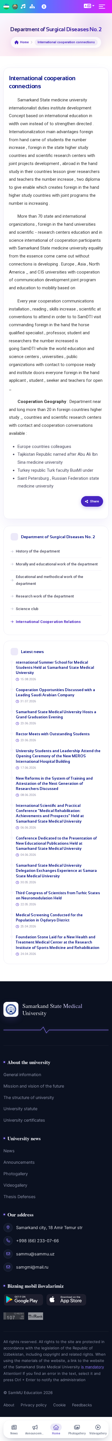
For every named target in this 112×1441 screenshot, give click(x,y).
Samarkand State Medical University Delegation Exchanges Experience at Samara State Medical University (56, 870)
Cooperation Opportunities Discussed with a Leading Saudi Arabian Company (55, 692)
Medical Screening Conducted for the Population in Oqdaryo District (49, 917)
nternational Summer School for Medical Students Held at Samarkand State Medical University (55, 667)
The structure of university (28, 1097)
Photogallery (15, 1173)
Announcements (19, 1162)
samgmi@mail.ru (32, 1267)
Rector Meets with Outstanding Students (53, 734)
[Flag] (6, 7)
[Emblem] (15, 7)
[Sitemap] (33, 7)
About (8, 1405)
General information (22, 1074)
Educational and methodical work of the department (49, 580)
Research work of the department (45, 596)
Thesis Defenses (19, 1196)
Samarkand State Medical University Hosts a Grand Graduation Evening (56, 714)
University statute (20, 1108)
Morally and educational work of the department (57, 564)
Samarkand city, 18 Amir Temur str (49, 1227)
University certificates (24, 1120)
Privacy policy (34, 1405)
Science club (27, 609)
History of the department (38, 551)
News (9, 1150)
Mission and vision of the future (33, 1086)
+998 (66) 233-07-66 (37, 1240)
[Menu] (104, 6)
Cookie (59, 1405)
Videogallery (15, 1185)
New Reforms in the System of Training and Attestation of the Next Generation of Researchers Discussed (54, 783)
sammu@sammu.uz (35, 1254)
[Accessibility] (44, 6)
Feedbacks (82, 1405)
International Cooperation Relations (48, 622)
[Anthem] (24, 7)
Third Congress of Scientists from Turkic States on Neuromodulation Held (58, 895)
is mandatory (92, 1367)
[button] (89, 5)
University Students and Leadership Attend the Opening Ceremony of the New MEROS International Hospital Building (58, 756)
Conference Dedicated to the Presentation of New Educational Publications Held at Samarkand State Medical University (56, 843)
